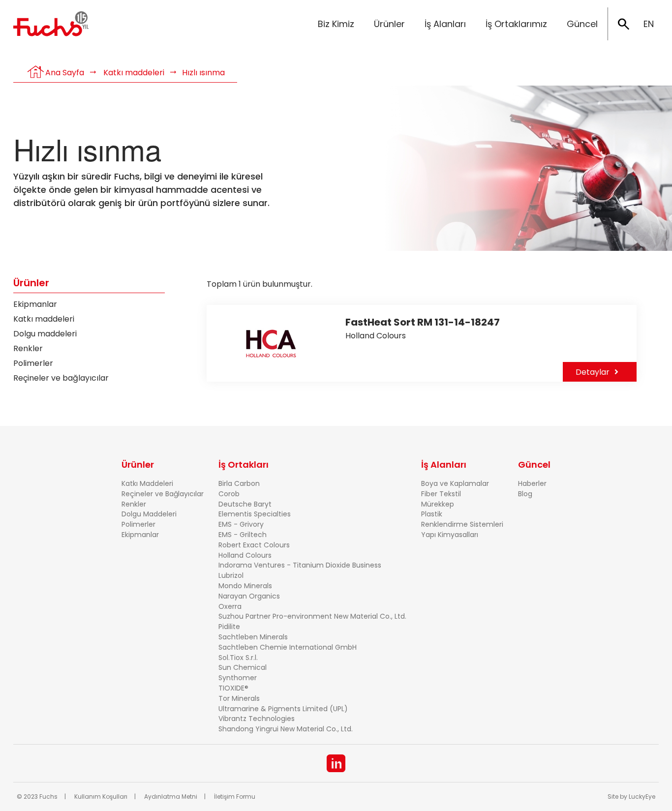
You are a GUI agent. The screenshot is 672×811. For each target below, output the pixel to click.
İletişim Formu (234, 796)
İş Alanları (445, 24)
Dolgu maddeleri (45, 333)
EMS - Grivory (241, 524)
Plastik (431, 514)
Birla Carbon (239, 483)
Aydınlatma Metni (170, 796)
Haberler (532, 483)
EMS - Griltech (242, 535)
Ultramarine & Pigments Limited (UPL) (283, 709)
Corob (229, 494)
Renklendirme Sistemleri (462, 524)
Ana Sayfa (64, 72)
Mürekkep (437, 504)
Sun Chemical (242, 667)
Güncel (582, 24)
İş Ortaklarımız (516, 24)
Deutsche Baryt (245, 504)
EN (648, 24)
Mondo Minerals (245, 586)
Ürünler (389, 24)
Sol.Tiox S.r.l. (238, 657)
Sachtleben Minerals (253, 637)
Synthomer (237, 678)
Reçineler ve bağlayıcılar (61, 378)
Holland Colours (245, 555)
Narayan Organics (249, 596)
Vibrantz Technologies (256, 718)
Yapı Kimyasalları (449, 535)
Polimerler (33, 363)
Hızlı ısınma (203, 72)
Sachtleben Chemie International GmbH (287, 647)
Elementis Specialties (254, 514)
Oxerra (230, 606)
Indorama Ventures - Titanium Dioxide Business (299, 565)
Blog (525, 494)
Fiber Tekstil (441, 494)
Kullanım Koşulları (100, 796)
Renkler (28, 348)
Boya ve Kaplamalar (455, 483)
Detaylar (593, 372)
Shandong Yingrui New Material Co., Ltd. (285, 729)
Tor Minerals (239, 698)
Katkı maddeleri (133, 72)
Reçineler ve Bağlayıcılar (163, 494)
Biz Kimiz (336, 24)
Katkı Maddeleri (147, 483)
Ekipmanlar (35, 304)
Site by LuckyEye (631, 796)
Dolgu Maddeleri (149, 514)
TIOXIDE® (233, 688)
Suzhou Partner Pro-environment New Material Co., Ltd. (312, 616)
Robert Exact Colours (254, 545)
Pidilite (229, 626)
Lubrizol (231, 575)
